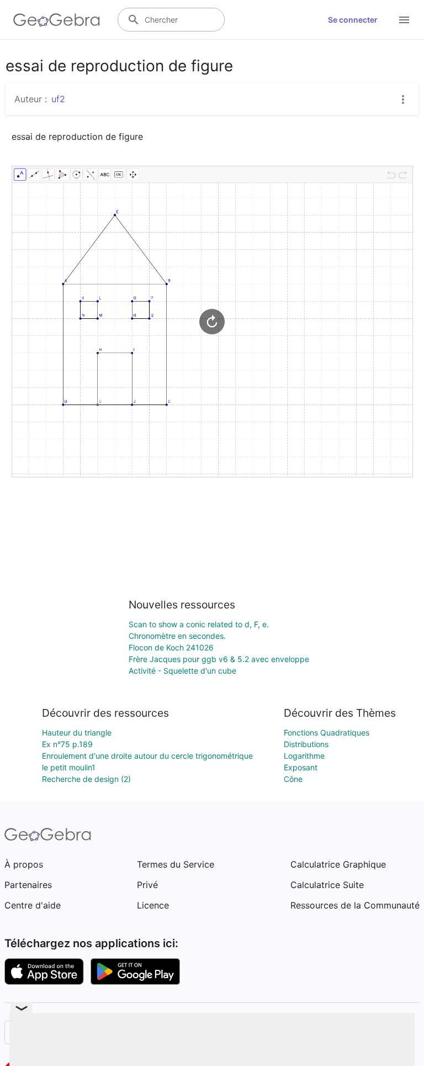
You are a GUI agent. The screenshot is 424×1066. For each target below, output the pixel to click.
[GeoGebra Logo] (56, 20)
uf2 (58, 98)
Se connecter (353, 19)
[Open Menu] (404, 20)
